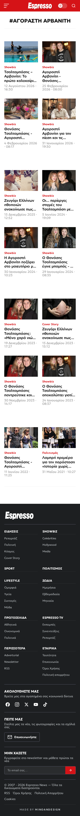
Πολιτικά (10, 638)
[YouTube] (35, 704)
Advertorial (11, 655)
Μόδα (8, 607)
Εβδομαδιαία (51, 594)
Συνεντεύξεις (50, 631)
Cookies (10, 798)
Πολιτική (10, 545)
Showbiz (49, 531)
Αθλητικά (10, 624)
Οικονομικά (12, 631)
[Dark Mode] (62, 5)
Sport (9, 568)
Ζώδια (47, 581)
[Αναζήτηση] (73, 6)
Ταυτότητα (49, 655)
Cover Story (12, 558)
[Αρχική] (19, 515)
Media (46, 551)
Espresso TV (52, 618)
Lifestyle (12, 581)
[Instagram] (17, 704)
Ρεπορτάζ (10, 538)
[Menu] (6, 6)
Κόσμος (9, 551)
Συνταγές (10, 601)
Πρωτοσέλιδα (15, 618)
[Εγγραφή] (70, 770)
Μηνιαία (48, 601)
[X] (26, 704)
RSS (7, 668)
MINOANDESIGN (47, 809)
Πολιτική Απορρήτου (49, 793)
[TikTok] (45, 704)
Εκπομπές (48, 624)
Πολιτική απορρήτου (56, 675)
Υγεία (8, 594)
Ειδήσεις (11, 531)
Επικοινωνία (50, 662)
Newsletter (11, 662)
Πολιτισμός (52, 568)
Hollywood (49, 545)
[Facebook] (7, 704)
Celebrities (49, 538)
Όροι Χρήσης (51, 668)
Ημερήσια (49, 587)
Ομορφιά (10, 587)
